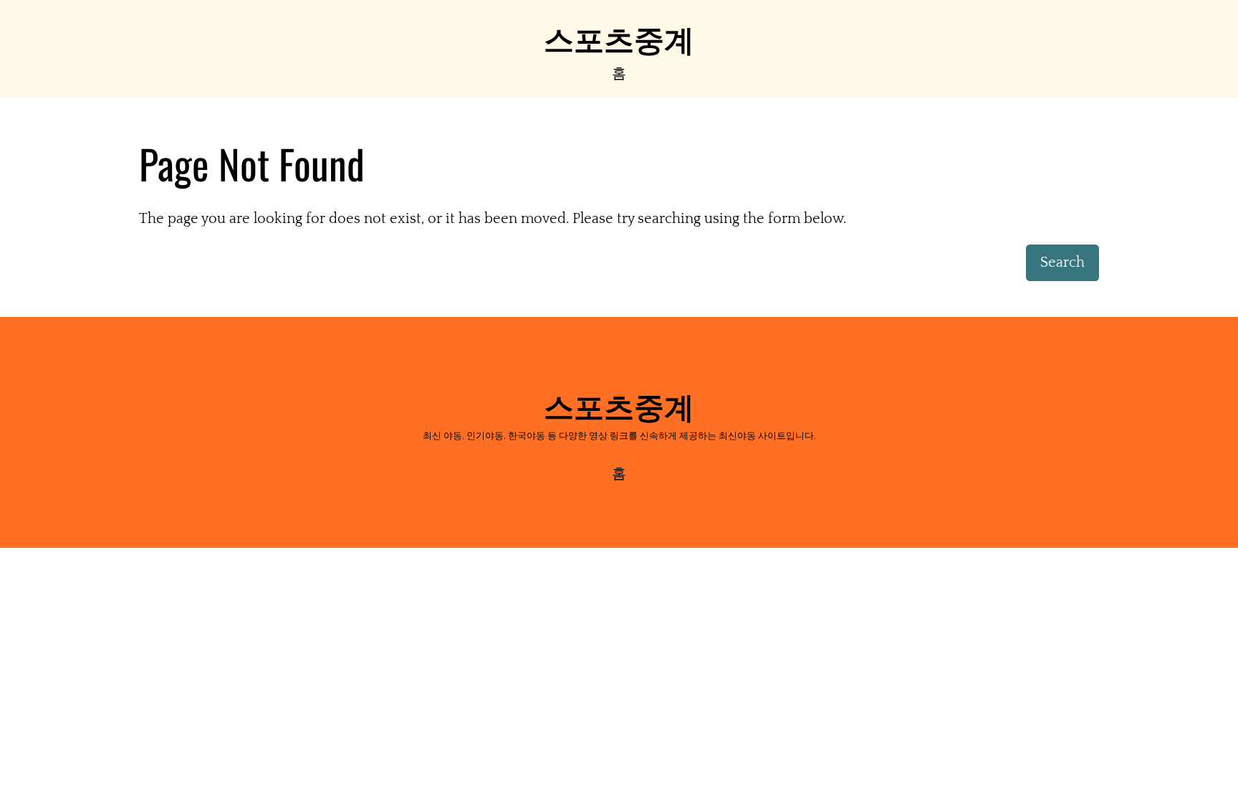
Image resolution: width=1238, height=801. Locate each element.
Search (1062, 262)
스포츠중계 (619, 37)
